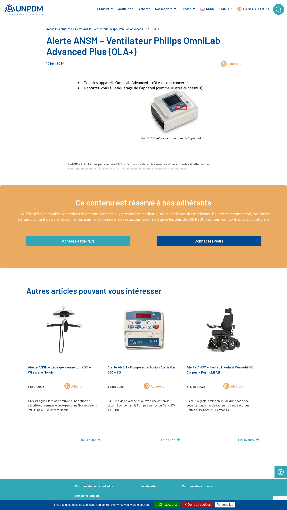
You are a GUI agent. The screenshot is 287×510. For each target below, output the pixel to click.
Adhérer (144, 9)
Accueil (51, 29)
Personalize (225, 504)
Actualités (125, 9)
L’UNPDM (103, 9)
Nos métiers (163, 9)
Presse (186, 9)
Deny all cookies (199, 504)
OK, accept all (168, 504)
